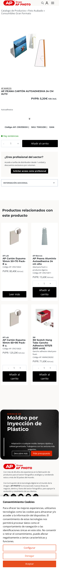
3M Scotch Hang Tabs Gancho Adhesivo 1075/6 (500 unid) (42, 344)
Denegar (29, 555)
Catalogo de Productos (13, 10)
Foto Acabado (35, 10)
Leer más (14, 294)
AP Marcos (6, 88)
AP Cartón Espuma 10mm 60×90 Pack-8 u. (14, 343)
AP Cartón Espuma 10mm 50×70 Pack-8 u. (14, 261)
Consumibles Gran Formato (16, 13)
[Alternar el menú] (53, 3)
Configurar (29, 547)
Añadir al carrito (40, 143)
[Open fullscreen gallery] (54, 76)
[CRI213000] (29, 50)
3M (34, 337)
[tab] (29, 75)
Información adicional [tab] (15, 183)
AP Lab (6, 255)
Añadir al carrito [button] (44, 292)
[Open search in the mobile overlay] (42, 3)
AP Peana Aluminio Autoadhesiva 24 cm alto (44, 261)
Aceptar (29, 563)
